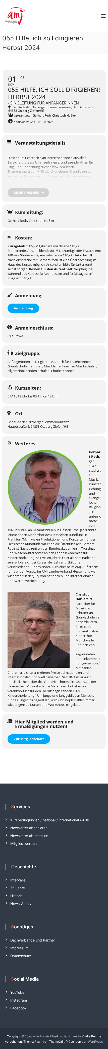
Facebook (18, 1008)
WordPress (95, 1041)
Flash (38, 1041)
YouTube (17, 992)
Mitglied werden (23, 843)
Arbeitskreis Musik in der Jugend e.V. (58, 1036)
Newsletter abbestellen (29, 835)
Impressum (19, 948)
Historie (16, 896)
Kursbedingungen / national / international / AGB (49, 820)
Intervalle (17, 880)
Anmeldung (23, 308)
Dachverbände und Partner (32, 940)
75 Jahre (17, 888)
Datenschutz (20, 956)
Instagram (18, 1000)
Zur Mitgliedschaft (29, 739)
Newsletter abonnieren (28, 828)
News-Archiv (20, 903)
